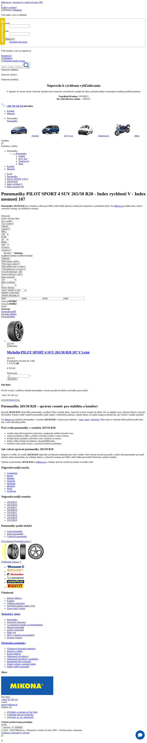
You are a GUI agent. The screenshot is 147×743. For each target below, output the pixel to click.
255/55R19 (12, 520)
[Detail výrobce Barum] (15, 567)
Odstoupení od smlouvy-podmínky (22, 659)
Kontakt (10, 111)
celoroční (95, 419)
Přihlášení (17, 10)
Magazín (11, 113)
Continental (12, 473)
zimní (86, 419)
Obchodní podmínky (13, 643)
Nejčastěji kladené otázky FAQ (21, 606)
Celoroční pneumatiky (17, 536)
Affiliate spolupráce (16, 603)
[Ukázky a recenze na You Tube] (22, 712)
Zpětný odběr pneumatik (18, 666)
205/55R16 (12, 505)
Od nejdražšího (8, 316)
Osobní (35, 136)
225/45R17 (12, 507)
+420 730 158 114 (15, 106)
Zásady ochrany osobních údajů (21, 664)
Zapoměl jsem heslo (18, 42)
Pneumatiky (12, 121)
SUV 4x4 (68, 136)
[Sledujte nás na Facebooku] (20, 714)
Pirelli (9, 488)
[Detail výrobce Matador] (15, 575)
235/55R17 (12, 512)
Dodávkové (104, 136)
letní (81, 419)
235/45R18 (12, 515)
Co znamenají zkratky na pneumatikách (25, 625)
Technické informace (16, 622)
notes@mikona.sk (9, 704)
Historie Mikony (14, 598)
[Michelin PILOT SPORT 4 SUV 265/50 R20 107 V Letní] (15, 341)
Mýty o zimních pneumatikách (20, 635)
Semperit (11, 481)
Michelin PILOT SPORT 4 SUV (48, 352)
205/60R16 (12, 510)
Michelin (11, 486)
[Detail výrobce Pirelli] (15, 587)
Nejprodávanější (8, 311)
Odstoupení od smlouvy (18, 656)
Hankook (11, 483)
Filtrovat (5, 258)
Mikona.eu (119, 206)
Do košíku (12, 379)
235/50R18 (12, 517)
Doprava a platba (14, 651)
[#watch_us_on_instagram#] (20, 717)
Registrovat (6, 55)
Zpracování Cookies (16, 608)
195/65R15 (12, 502)
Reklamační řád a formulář (19, 661)
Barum (10, 476)
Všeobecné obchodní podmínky (21, 648)
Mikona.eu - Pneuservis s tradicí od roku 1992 (22, 2)
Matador (10, 478)
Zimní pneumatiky (15, 534)
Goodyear (11, 491)
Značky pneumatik (15, 630)
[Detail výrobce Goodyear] (15, 582)
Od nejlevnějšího (9, 314)
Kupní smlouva (14, 654)
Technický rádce (10, 614)
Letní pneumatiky (15, 531)
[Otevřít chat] (140, 735)
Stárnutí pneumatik (15, 627)
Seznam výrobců (14, 637)
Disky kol (11, 632)
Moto (136, 136)
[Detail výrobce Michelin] (15, 579)
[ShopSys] (15, 733)
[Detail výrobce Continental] (15, 572)
